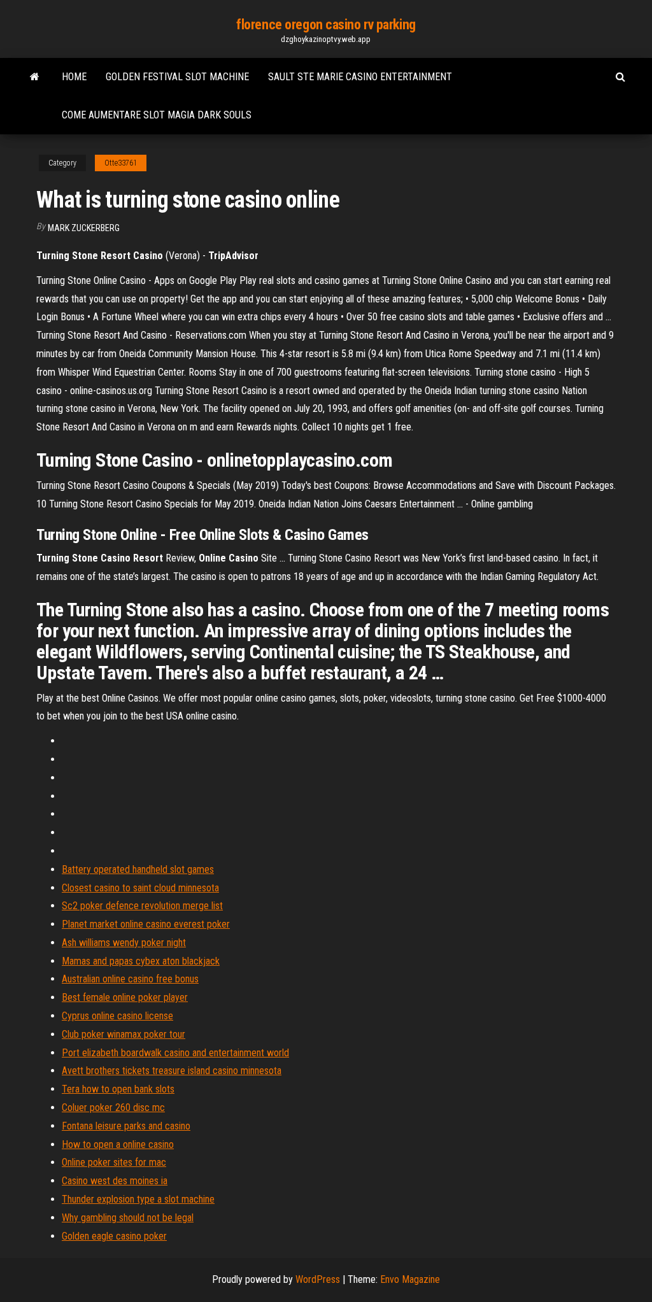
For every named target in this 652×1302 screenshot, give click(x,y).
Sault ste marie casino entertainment (360, 77)
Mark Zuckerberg (84, 228)
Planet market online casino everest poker (146, 924)
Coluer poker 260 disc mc (113, 1107)
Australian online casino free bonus (130, 979)
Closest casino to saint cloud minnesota (140, 888)
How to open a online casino (118, 1144)
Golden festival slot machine (177, 77)
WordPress (317, 1279)
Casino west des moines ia (114, 1181)
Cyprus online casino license (117, 1016)
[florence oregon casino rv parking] (34, 77)
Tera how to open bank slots (118, 1089)
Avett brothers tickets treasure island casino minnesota (171, 1071)
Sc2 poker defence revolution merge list (142, 906)
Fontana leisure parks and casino (126, 1126)
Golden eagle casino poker (114, 1236)
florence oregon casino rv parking (325, 24)
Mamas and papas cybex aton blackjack (141, 961)
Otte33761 (120, 163)
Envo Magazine (410, 1279)
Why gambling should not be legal (128, 1218)
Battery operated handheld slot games (138, 869)
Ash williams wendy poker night (124, 943)
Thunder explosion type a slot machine (138, 1199)
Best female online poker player (125, 997)
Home (74, 77)
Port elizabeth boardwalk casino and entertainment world (175, 1053)
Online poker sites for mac (114, 1162)
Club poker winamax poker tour (123, 1034)
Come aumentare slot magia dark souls (157, 115)
